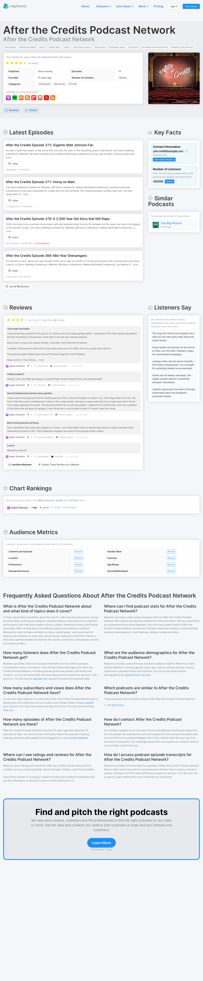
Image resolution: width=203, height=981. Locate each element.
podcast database (78, 737)
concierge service (145, 741)
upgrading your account (137, 674)
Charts (32, 110)
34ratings (33, 63)
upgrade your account (45, 678)
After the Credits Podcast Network (49, 39)
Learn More (101, 843)
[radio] (7, 63)
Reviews (13, 110)
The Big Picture (171, 223)
